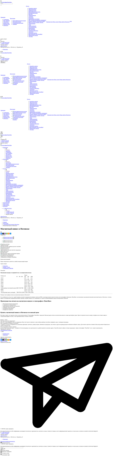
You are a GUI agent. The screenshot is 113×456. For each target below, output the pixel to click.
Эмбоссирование (32, 26)
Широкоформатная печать (34, 11)
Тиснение (31, 16)
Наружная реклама (17, 21)
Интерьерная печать (33, 13)
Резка (30, 24)
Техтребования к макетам (6, 330)
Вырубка (31, 14)
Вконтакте (5, 49)
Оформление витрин (33, 35)
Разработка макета (33, 8)
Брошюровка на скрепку (34, 18)
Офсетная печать (32, 9)
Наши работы (62, 21)
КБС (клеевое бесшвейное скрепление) (37, 20)
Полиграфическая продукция (19, 20)
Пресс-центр (56, 21)
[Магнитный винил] (8, 237)
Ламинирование (32, 15)
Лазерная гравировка (33, 30)
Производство (6, 24)
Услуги (27, 6)
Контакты (67, 21)
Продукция (12, 18)
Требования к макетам (8, 268)
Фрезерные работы (33, 33)
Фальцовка (31, 17)
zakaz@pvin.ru (4, 216)
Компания (3, 17)
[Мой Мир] (10, 233)
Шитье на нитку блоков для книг (36, 22)
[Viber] (5, 233)
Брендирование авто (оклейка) (35, 34)
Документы (6, 21)
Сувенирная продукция (18, 23)
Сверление (31, 31)
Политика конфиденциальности (8, 441)
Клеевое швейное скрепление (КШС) (37, 21)
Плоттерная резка (32, 27)
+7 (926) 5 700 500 (5, 43)
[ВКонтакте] (1, 233)
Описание (5, 265)
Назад (8, 149)
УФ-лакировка (32, 29)
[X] (3, 233)
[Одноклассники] (8, 233)
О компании (6, 19)
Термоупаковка (32, 23)
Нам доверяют (6, 20)
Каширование (32, 28)
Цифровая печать (32, 10)
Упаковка (15, 24)
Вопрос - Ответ (6, 267)
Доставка (31, 36)
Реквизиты (5, 25)
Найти (2, 448)
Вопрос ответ (6, 23)
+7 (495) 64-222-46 (5, 42)
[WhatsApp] (7, 233)
